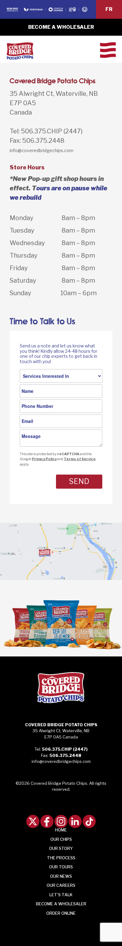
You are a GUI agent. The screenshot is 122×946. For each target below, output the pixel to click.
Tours (61, 866)
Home (61, 829)
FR (109, 9)
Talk (61, 894)
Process (61, 857)
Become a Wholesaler (61, 27)
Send (79, 481)
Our (61, 876)
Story (61, 848)
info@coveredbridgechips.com (42, 150)
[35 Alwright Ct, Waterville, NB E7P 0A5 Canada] (61, 552)
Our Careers (61, 885)
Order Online (61, 913)
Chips (61, 839)
